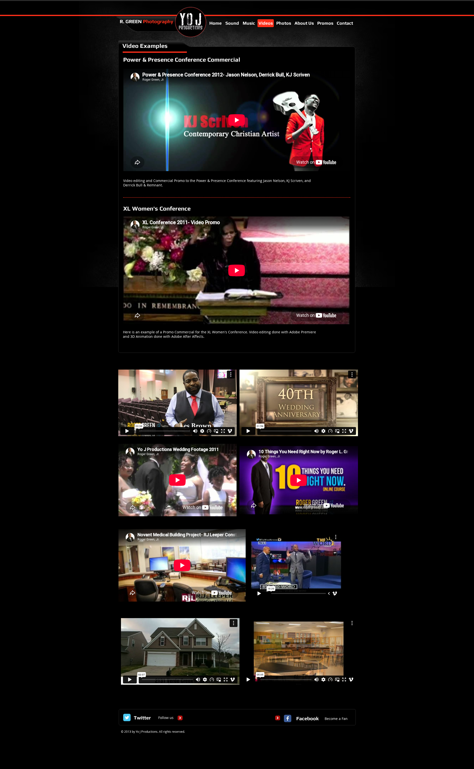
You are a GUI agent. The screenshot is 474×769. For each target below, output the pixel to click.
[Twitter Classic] (127, 717)
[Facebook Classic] (287, 718)
